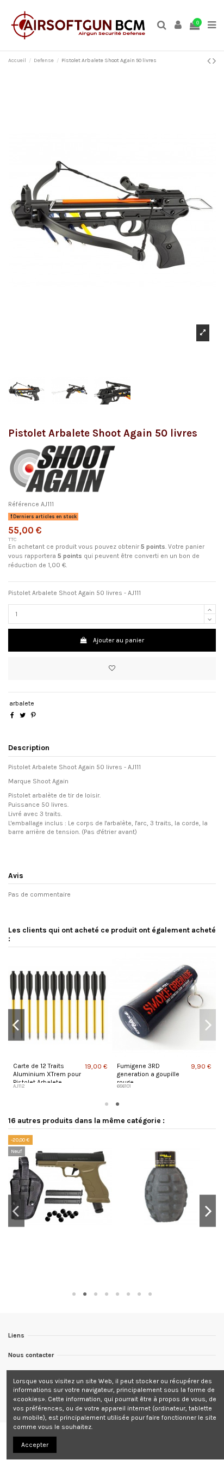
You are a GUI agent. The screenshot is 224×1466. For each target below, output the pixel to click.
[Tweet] (23, 715)
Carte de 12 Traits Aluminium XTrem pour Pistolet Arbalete (47, 1074)
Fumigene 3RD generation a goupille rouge (148, 1074)
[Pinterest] (33, 715)
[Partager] (12, 715)
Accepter (34, 1445)
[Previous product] (210, 61)
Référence (23, 504)
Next (208, 1025)
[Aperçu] (61, 1053)
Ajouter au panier (118, 640)
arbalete (21, 703)
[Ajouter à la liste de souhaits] (112, 668)
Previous (16, 1025)
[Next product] (214, 61)
